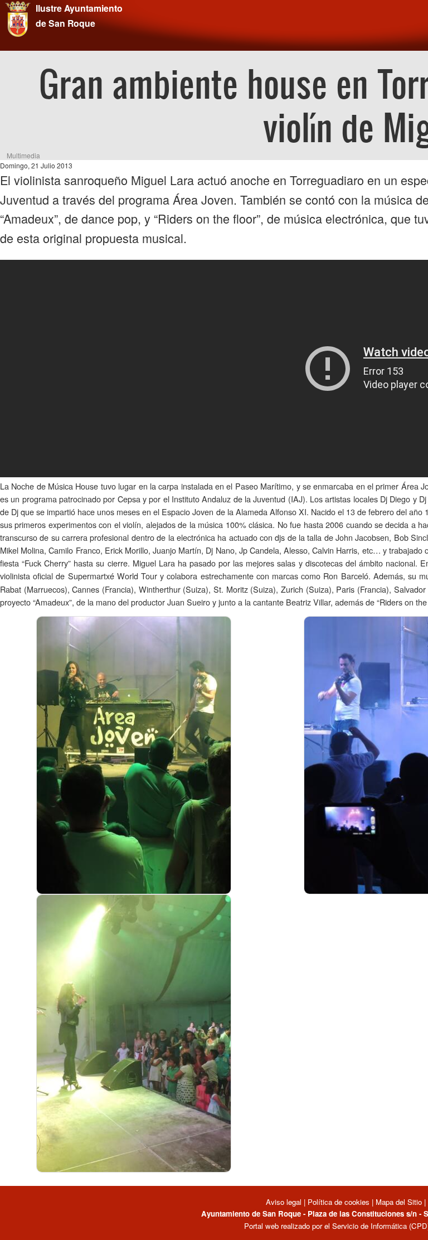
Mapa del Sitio (399, 1202)
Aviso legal (285, 1202)
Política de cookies (338, 1202)
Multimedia (23, 155)
